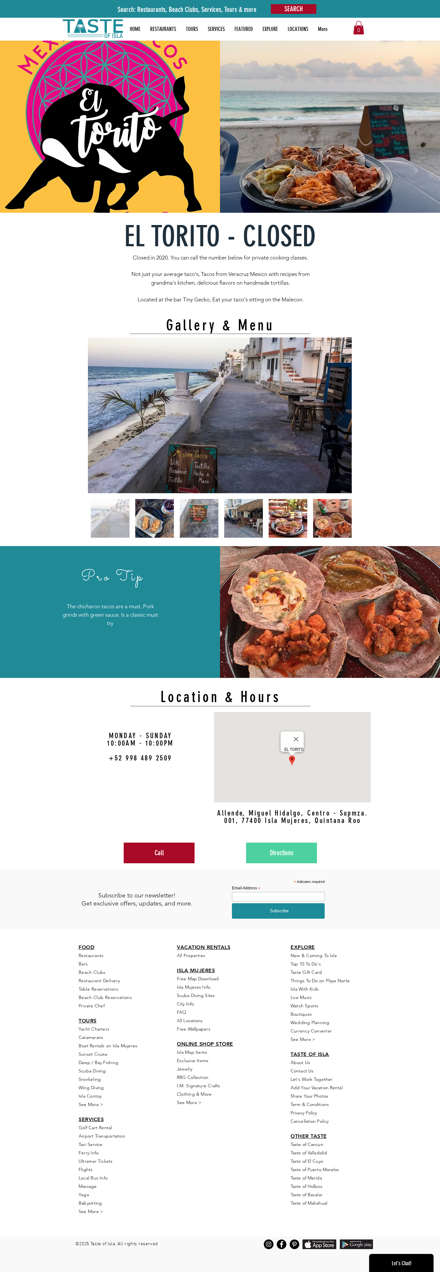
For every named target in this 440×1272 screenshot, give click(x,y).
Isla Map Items (192, 1052)
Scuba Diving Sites (196, 995)
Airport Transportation (102, 1136)
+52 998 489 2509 (140, 758)
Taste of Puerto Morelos (315, 1169)
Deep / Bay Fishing (98, 1062)
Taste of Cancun (307, 1144)
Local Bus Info (93, 1178)
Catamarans (91, 1037)
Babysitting (90, 1203)
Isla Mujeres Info (193, 987)
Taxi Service (91, 1144)
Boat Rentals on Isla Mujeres (108, 1046)
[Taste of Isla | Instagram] (268, 1244)
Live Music (301, 997)
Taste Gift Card (306, 972)
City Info (185, 1004)
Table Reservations (98, 989)
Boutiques (301, 1014)
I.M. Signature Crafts (198, 1086)
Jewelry (185, 1069)
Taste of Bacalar (306, 1195)
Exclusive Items (192, 1060)
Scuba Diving (92, 1071)
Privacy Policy (304, 1113)
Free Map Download (198, 979)
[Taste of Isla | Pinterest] (294, 1244)
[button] (244, 29)
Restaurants (91, 955)
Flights (86, 1169)
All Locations (190, 1020)
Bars (83, 964)
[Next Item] (340, 415)
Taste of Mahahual (309, 1203)
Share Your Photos (309, 1096)
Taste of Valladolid (309, 1153)
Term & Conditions (310, 1104)
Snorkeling (90, 1079)
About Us (300, 1062)
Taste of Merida (306, 1178)
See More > (91, 1104)
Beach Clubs (92, 972)
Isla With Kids (305, 989)
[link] (358, 27)
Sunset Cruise (93, 1054)
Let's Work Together (311, 1079)
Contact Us (302, 1071)
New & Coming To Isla (314, 955)
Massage (88, 1186)
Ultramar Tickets (96, 1161)
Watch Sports (305, 1006)
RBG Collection (192, 1077)
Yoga (84, 1195)
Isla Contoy (90, 1096)
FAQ (181, 1012)
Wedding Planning (310, 1022)
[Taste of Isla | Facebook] (281, 1244)
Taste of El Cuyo (307, 1161)
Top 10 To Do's (306, 964)
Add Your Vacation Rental (317, 1088)
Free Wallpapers (193, 1029)
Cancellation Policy (310, 1121)
